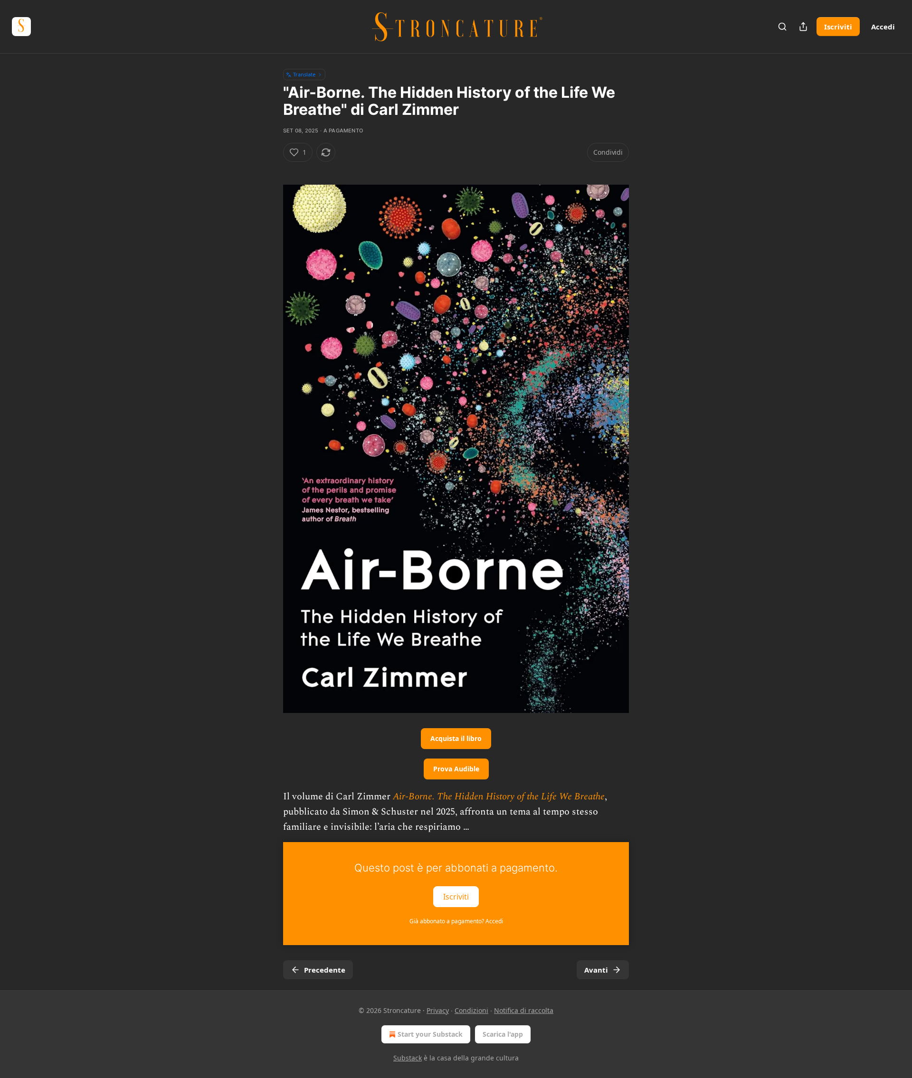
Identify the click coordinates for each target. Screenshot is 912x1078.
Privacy (438, 1010)
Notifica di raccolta (523, 1010)
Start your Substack (430, 1034)
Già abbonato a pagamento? (456, 921)
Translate (304, 74)
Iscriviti (838, 26)
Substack (407, 1057)
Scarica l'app (503, 1034)
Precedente (324, 970)
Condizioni (471, 1010)
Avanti (596, 970)
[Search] (782, 26)
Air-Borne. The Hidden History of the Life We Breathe (499, 796)
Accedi (883, 26)
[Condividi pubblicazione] (803, 26)
